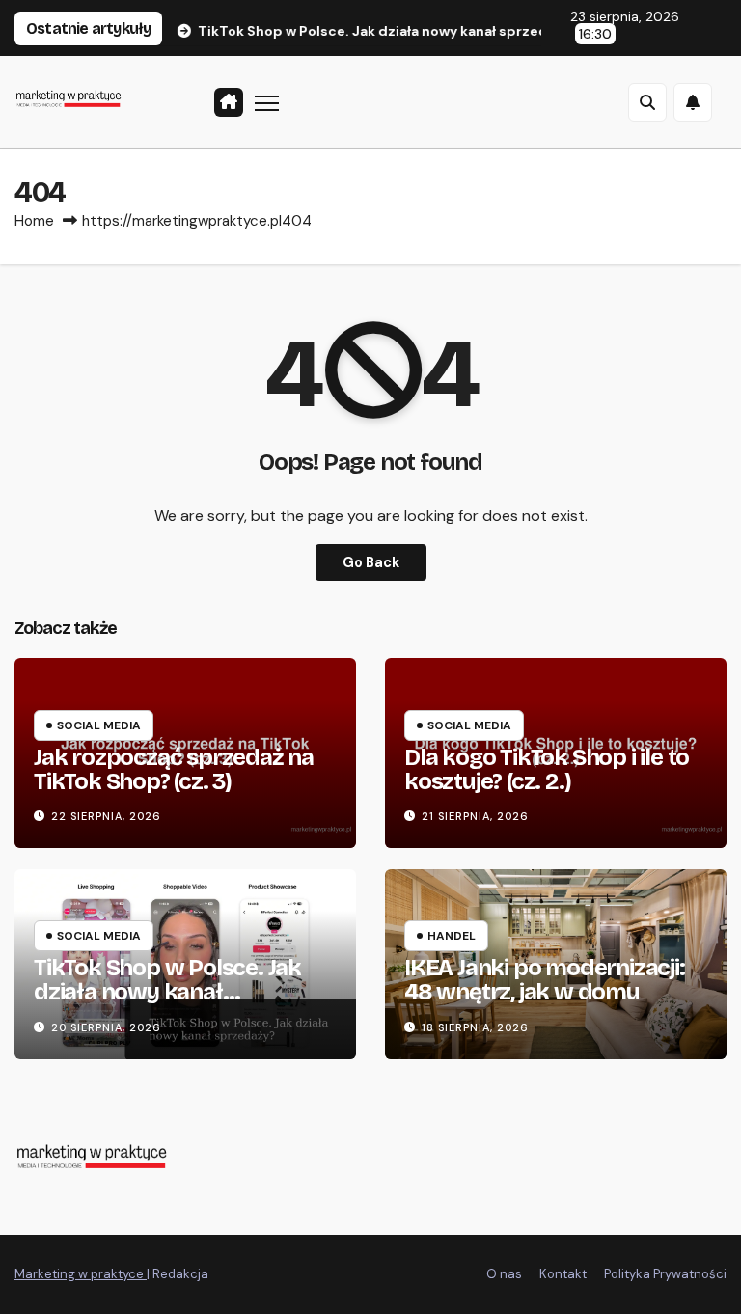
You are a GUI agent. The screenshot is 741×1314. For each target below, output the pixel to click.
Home (34, 221)
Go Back (371, 562)
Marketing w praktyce (80, 1274)
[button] (647, 102)
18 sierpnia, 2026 (475, 1027)
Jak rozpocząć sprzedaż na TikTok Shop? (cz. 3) (174, 769)
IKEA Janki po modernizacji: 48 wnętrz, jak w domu (544, 979)
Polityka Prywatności (665, 1274)
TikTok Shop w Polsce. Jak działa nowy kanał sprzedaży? (167, 991)
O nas (504, 1274)
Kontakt (563, 1274)
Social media (99, 725)
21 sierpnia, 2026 (475, 816)
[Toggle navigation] (266, 102)
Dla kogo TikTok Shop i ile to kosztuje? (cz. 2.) (546, 769)
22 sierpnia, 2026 (106, 816)
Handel (451, 936)
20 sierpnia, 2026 (106, 1027)
